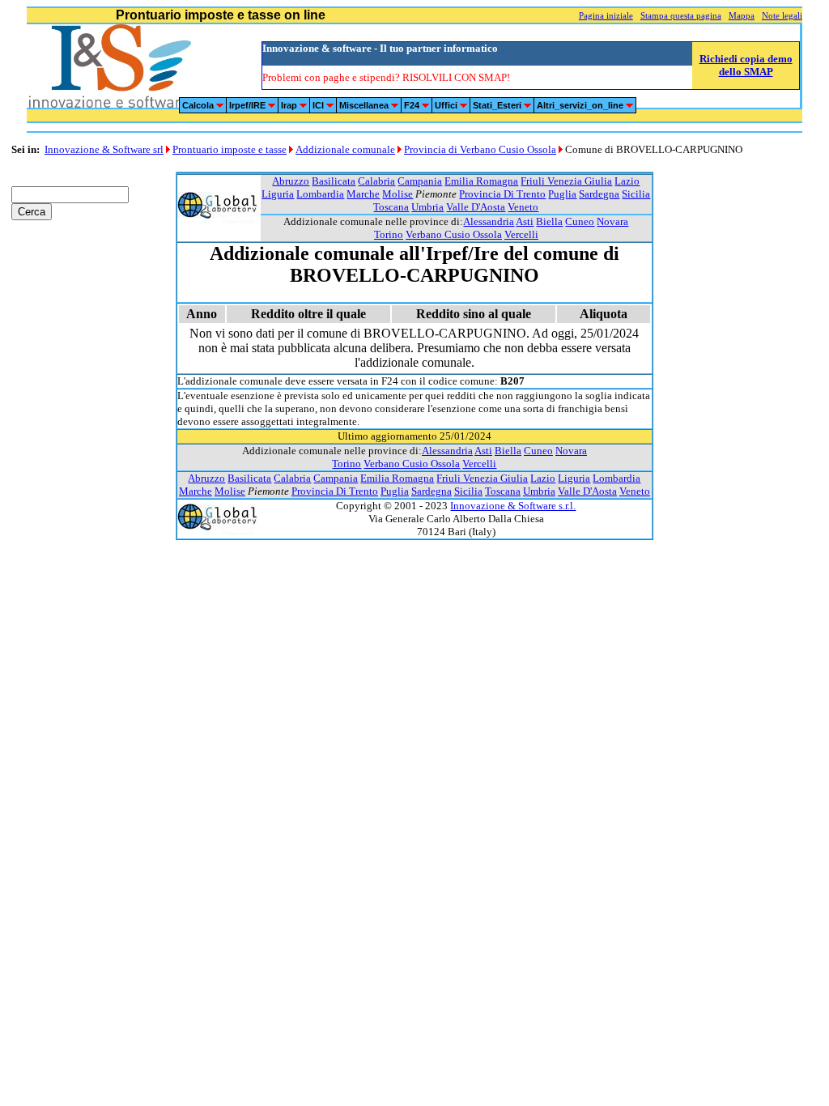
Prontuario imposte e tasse (229, 149)
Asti (525, 221)
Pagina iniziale (606, 15)
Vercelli (521, 234)
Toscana (391, 207)
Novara (612, 221)
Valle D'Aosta (475, 207)
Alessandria (488, 221)
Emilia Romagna (481, 181)
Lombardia (320, 194)
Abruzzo (290, 181)
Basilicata (333, 181)
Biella (549, 221)
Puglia (562, 194)
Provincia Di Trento (502, 194)
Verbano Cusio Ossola (454, 234)
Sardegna (599, 194)
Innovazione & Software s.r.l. (513, 506)
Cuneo (579, 221)
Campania (419, 181)
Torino (388, 234)
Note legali (782, 15)
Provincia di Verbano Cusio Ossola (480, 149)
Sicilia (636, 194)
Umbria (427, 207)
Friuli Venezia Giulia (566, 181)
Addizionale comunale (345, 149)
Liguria (277, 194)
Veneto (523, 207)
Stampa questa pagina (680, 15)
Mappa (742, 15)
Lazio (627, 181)
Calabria (376, 181)
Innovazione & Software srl (104, 149)
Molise (397, 194)
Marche (363, 194)
